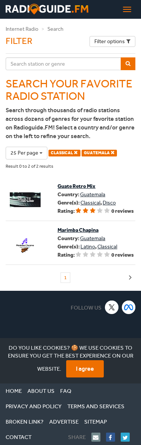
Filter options (109, 41)
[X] (111, 307)
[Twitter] (128, 437)
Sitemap (95, 421)
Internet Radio (22, 29)
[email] (98, 437)
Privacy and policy (34, 406)
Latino (87, 247)
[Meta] (128, 307)
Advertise (64, 421)
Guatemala (92, 194)
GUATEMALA (97, 152)
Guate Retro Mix (77, 186)
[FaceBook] (113, 437)
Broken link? (25, 421)
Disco (109, 203)
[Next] (130, 277)
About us (41, 391)
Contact (19, 437)
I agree (85, 368)
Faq (65, 391)
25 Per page (25, 153)
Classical (90, 203)
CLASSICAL (62, 152)
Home (14, 391)
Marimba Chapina (78, 230)
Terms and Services (95, 406)
